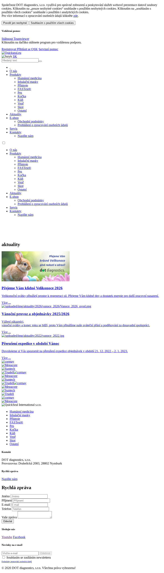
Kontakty (15, 132)
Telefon (6, 509)
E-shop (14, 118)
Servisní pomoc (48, 49)
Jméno (6, 496)
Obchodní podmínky (31, 121)
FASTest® (24, 89)
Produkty (15, 74)
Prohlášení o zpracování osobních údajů (43, 125)
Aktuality (15, 114)
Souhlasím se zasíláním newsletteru (26, 559)
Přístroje (23, 85)
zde (75, 15)
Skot (20, 107)
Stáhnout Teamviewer (15, 38)
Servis (13, 128)
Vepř (21, 103)
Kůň (20, 100)
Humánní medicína (30, 78)
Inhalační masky (28, 81)
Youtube (7, 537)
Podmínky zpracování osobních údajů (17, 561)
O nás (13, 71)
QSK (34, 49)
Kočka (22, 96)
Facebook (19, 537)
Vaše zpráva (9, 517)
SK (15, 56)
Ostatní (22, 110)
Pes (20, 92)
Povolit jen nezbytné (15, 22)
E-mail (6, 504)
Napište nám (25, 136)
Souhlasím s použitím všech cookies (52, 22)
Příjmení (7, 500)
